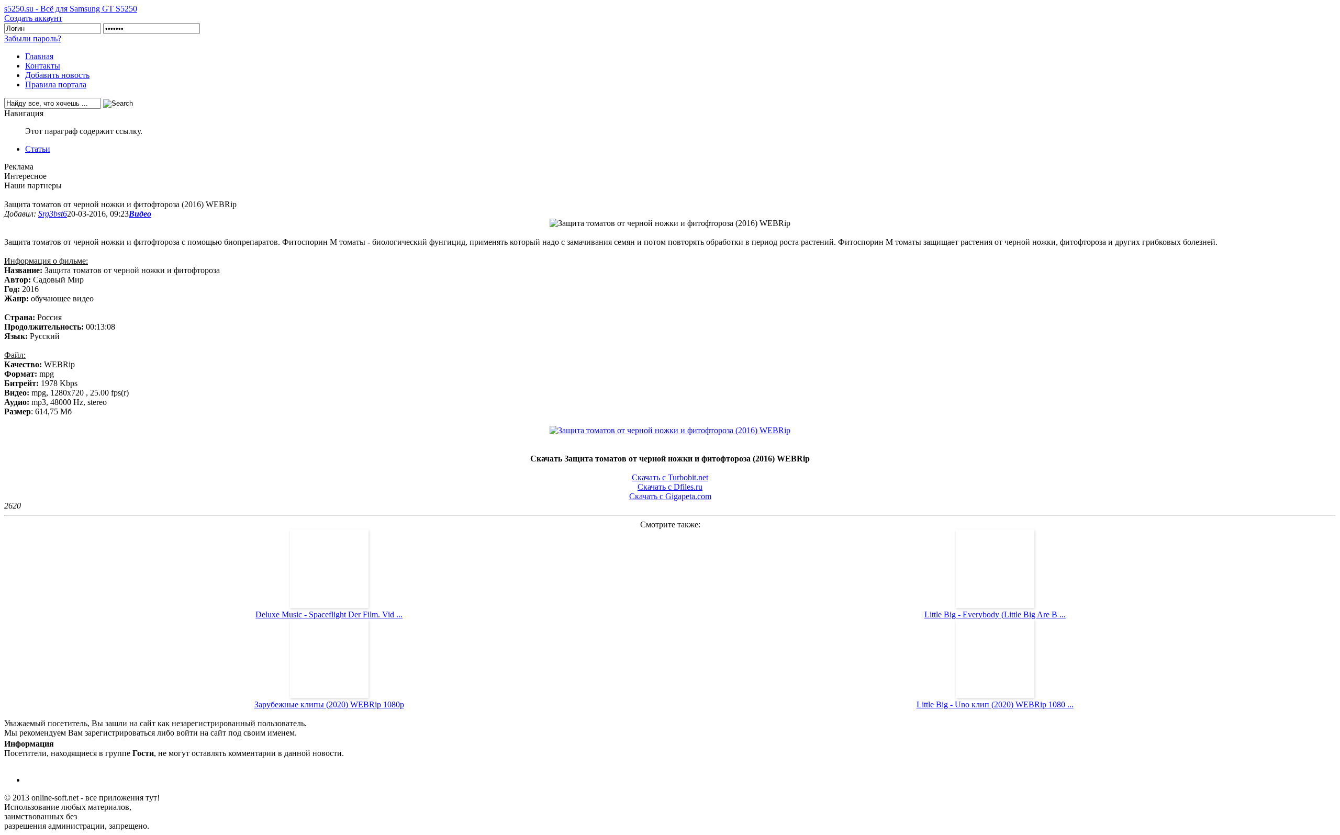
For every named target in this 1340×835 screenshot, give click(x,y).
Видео (140, 213)
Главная (39, 56)
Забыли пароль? (32, 38)
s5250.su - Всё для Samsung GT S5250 (70, 8)
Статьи (37, 148)
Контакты (42, 65)
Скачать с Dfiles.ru (670, 486)
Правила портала (55, 84)
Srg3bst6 (52, 213)
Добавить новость (57, 75)
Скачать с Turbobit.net (670, 477)
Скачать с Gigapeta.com (670, 496)
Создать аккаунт (33, 18)
